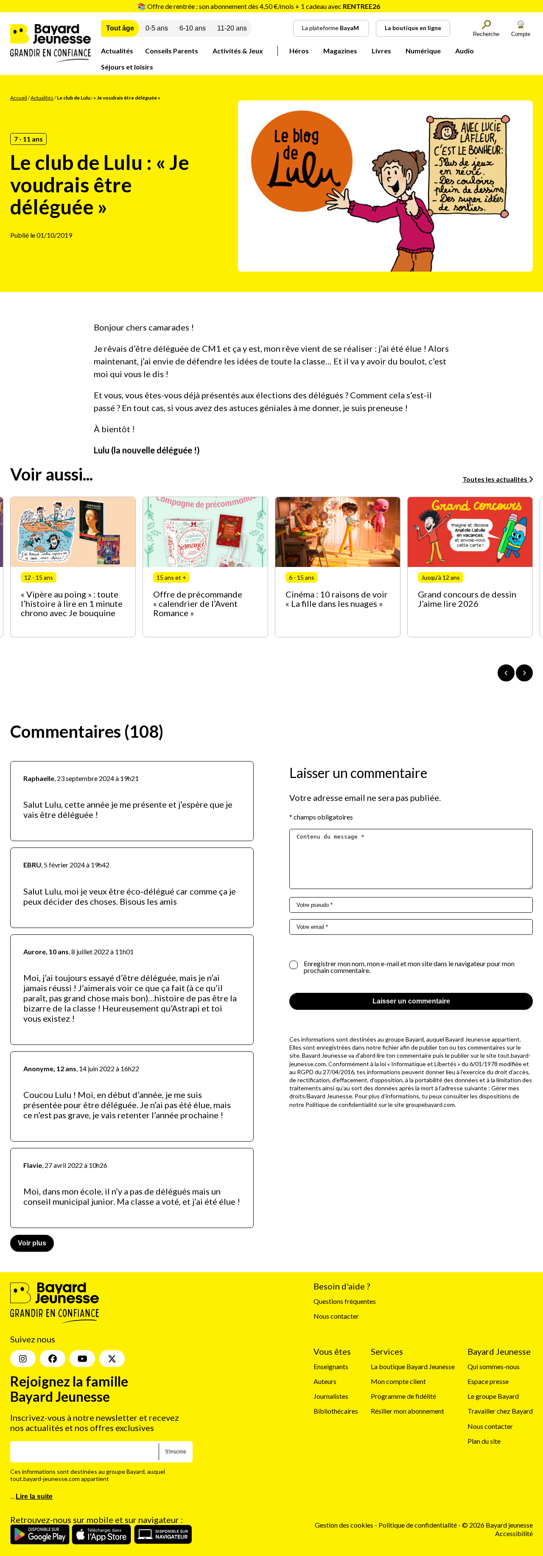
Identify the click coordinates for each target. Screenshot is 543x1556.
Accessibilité (514, 1533)
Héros (299, 51)
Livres (381, 51)
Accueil (18, 97)
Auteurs (324, 1381)
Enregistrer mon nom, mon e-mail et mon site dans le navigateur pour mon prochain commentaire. (409, 967)
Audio (464, 51)
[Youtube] (82, 1358)
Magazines (340, 51)
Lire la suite (34, 1496)
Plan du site (484, 1441)
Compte (520, 34)
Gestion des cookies (344, 1525)
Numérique (423, 51)
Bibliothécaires (335, 1411)
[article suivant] (524, 672)
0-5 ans (157, 28)
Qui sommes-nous (493, 1366)
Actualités (117, 51)
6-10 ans (192, 28)
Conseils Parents (171, 51)
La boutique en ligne (413, 27)
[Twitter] (112, 1358)
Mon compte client (398, 1381)
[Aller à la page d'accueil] (50, 60)
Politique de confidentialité (418, 1525)
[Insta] (23, 1358)
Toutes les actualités (495, 479)
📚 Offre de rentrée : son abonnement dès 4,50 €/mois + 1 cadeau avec (258, 6)
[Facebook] (52, 1358)
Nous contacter (336, 1316)
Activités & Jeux (238, 51)
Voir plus (32, 1243)
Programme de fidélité (403, 1396)
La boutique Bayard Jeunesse (413, 1366)
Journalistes (330, 1396)
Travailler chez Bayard (500, 1411)
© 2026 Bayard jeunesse (497, 1525)
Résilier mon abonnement (407, 1411)
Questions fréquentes (344, 1301)
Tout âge (120, 28)
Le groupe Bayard (493, 1396)
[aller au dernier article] (506, 672)
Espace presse (488, 1381)
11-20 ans (232, 28)
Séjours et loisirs (127, 67)
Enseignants (330, 1366)
